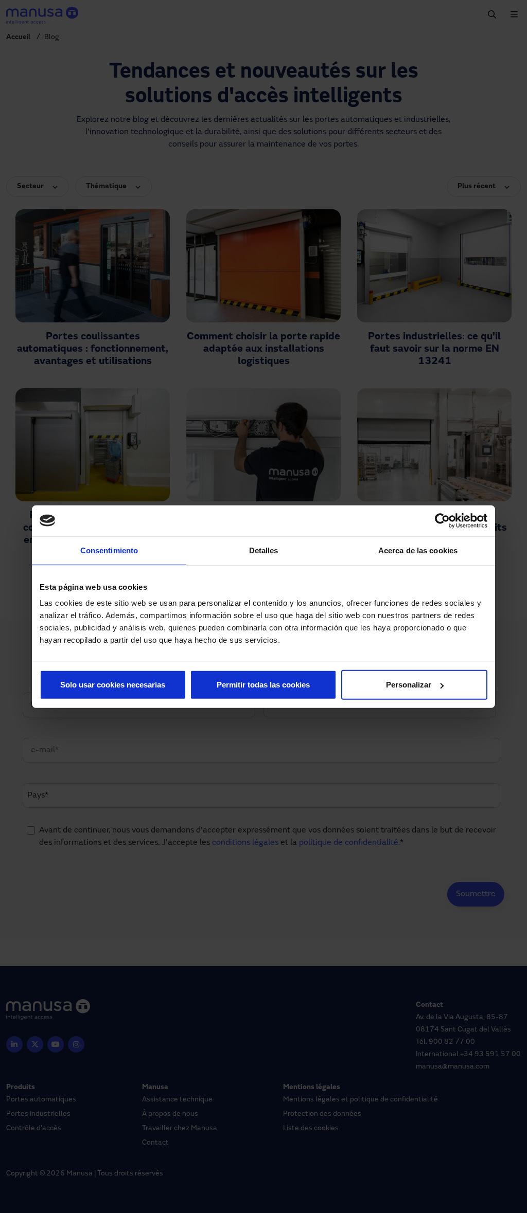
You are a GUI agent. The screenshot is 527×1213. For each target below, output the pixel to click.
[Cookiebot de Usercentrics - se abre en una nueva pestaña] (442, 520)
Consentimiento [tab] (109, 550)
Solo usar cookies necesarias (112, 684)
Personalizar (408, 684)
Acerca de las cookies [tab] (418, 550)
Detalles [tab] (263, 550)
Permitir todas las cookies (263, 684)
